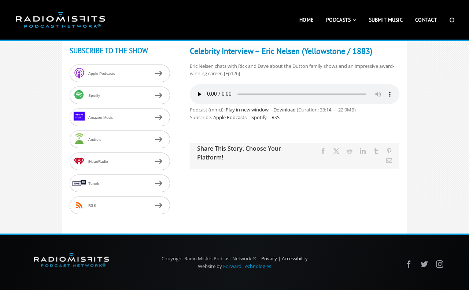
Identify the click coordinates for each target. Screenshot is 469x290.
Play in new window (247, 109)
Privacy (269, 258)
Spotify (259, 117)
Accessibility (295, 258)
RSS (276, 117)
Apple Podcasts (230, 117)
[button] (452, 20)
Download (284, 109)
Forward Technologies (247, 266)
